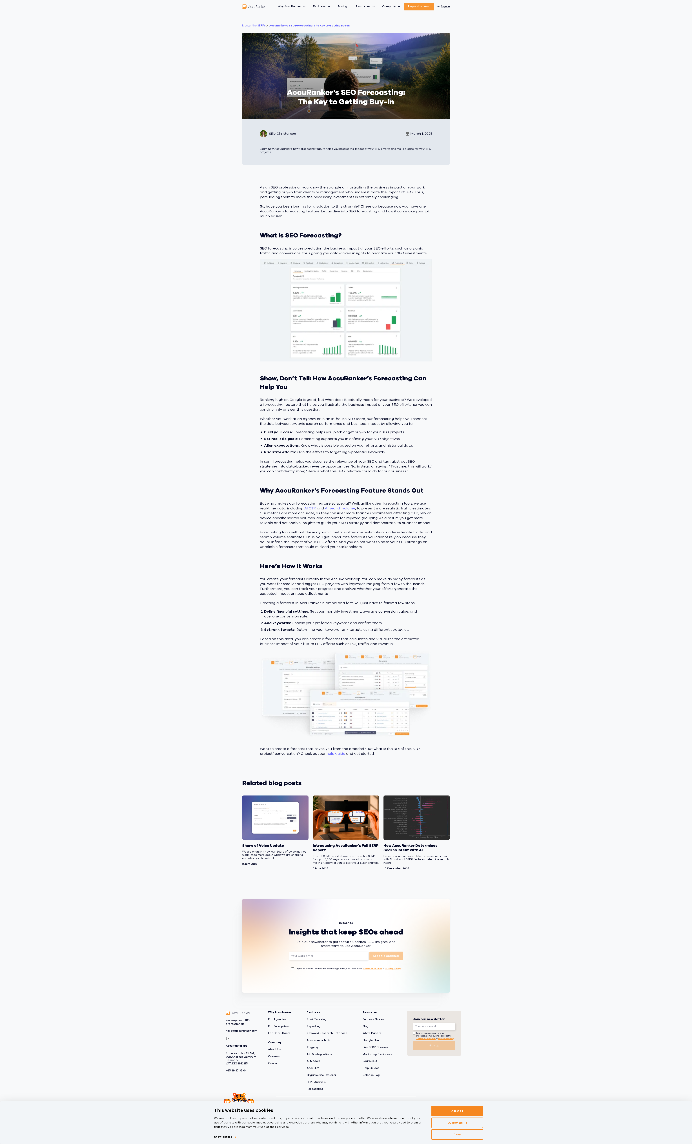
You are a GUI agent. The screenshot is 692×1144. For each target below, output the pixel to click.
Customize (455, 1123)
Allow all (457, 1111)
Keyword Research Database (327, 1033)
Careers (274, 1056)
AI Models (313, 1061)
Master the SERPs (254, 25)
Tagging (312, 1047)
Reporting (314, 1026)
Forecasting (315, 1089)
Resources (363, 6)
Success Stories (373, 1019)
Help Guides (371, 1068)
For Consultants (279, 1033)
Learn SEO (370, 1061)
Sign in (445, 6)
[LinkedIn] (228, 1038)
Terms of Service (372, 968)
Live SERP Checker (375, 1047)
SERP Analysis (316, 1082)
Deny (457, 1134)
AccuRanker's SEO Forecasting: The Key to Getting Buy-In (309, 25)
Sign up (434, 1045)
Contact (274, 1063)
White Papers (372, 1033)
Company (389, 6)
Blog (366, 1026)
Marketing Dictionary (377, 1054)
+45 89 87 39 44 (236, 1070)
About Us (274, 1049)
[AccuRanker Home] (254, 6)
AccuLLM (313, 1068)
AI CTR (310, 508)
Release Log (371, 1075)
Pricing (342, 6)
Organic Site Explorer (321, 1075)
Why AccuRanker (289, 6)
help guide (336, 753)
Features (319, 6)
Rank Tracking (317, 1019)
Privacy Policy (393, 968)
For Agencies (277, 1019)
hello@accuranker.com (242, 1031)
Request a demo (419, 6)
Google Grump (373, 1040)
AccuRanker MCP (319, 1040)
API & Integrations (319, 1054)
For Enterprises (279, 1026)
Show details (223, 1137)
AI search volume (340, 508)
